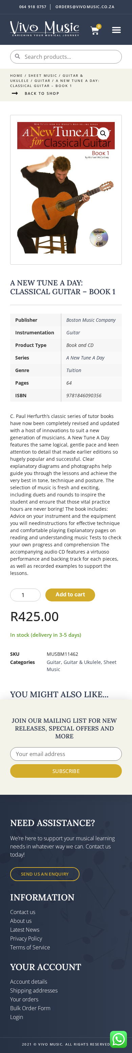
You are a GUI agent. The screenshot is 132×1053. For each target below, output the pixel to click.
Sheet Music (42, 75)
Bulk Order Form (30, 1008)
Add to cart (70, 594)
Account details (28, 981)
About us (20, 920)
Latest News (24, 929)
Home (16, 75)
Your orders (24, 999)
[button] (116, 29)
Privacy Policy (26, 938)
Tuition (73, 370)
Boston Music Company (90, 320)
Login (16, 1017)
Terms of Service (30, 947)
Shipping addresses (34, 990)
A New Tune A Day (85, 357)
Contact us (22, 912)
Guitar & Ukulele (82, 662)
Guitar (42, 80)
